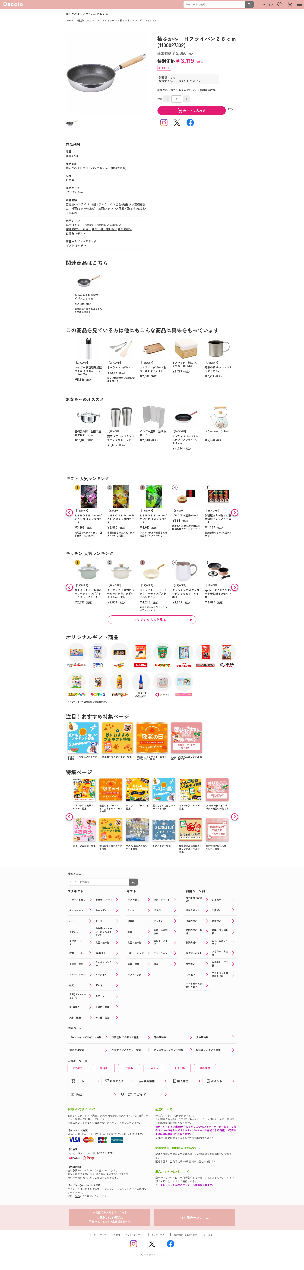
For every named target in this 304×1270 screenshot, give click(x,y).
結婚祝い (115, 225)
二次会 (129, 1068)
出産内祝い (102, 225)
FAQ (87, 1177)
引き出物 (180, 1068)
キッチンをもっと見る (150, 619)
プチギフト (78, 1068)
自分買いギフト (76, 233)
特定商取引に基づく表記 (185, 1234)
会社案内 (116, 1234)
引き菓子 (205, 1068)
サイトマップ (100, 1234)
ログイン (268, 4)
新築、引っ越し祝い (104, 229)
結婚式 (103, 1068)
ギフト (70, 245)
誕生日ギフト (74, 225)
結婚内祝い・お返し (78, 229)
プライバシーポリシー (135, 1234)
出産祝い (89, 225)
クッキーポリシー (160, 1234)
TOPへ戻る (207, 1234)
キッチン (80, 245)
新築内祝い (125, 229)
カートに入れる (192, 110)
